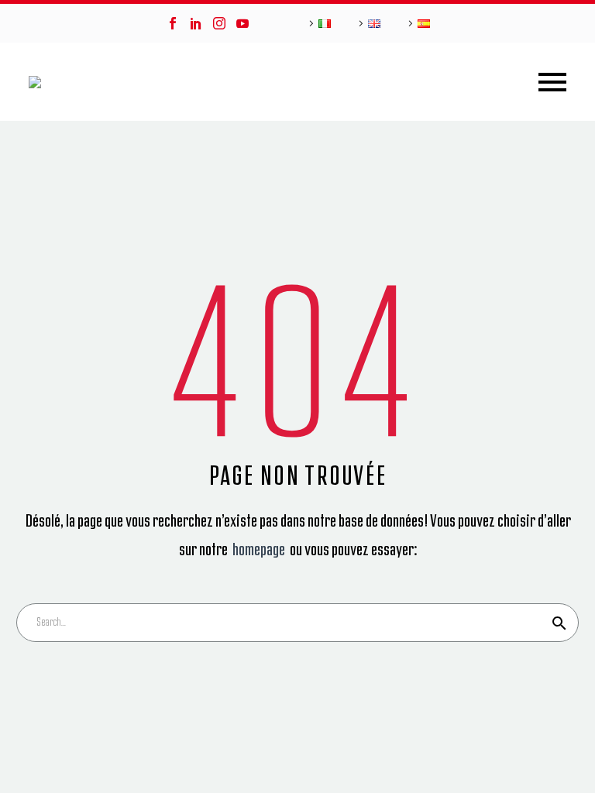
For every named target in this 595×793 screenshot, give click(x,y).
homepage (259, 550)
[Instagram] (219, 23)
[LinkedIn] (196, 23)
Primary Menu (552, 82)
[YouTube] (242, 23)
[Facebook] (172, 23)
